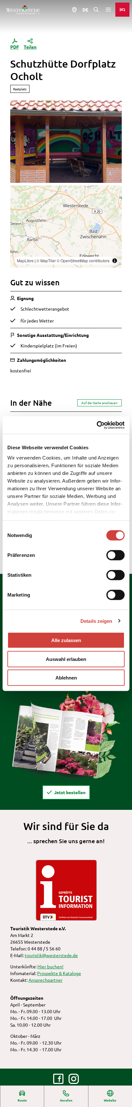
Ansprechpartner (45, 980)
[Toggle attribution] (115, 261)
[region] (66, 226)
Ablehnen (66, 677)
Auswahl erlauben (66, 659)
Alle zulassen (66, 640)
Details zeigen (96, 620)
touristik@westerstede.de (51, 955)
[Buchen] (122, 10)
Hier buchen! (50, 966)
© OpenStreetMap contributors (83, 260)
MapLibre (25, 260)
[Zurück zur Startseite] (23, 9)
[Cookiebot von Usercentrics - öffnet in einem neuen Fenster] (97, 425)
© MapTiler (46, 260)
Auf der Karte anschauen (99, 402)
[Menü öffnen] (108, 10)
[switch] (115, 555)
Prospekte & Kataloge (59, 973)
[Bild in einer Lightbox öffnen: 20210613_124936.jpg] (66, 142)
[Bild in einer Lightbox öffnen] (66, 733)
